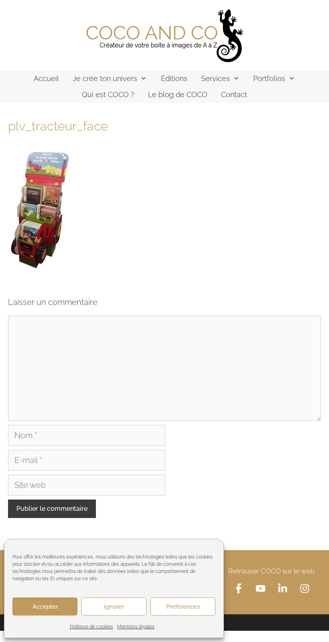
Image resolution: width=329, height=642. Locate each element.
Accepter (45, 606)
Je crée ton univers (105, 78)
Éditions (174, 78)
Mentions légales (135, 627)
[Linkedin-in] (282, 588)
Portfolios (269, 78)
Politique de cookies (91, 627)
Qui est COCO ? (108, 94)
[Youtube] (260, 588)
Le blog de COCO (177, 94)
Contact (234, 94)
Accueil (46, 78)
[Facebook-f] (238, 588)
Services (215, 78)
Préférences (183, 606)
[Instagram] (304, 588)
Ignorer (114, 606)
